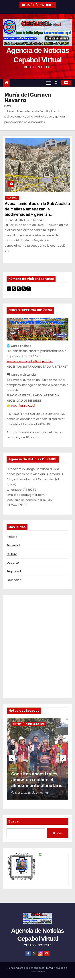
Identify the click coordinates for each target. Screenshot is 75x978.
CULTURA (17, 724)
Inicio (7, 105)
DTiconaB (37, 220)
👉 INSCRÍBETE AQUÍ (21, 406)
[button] (57, 83)
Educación (14, 580)
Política (12, 537)
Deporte (13, 563)
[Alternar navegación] (48, 83)
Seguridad (14, 571)
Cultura (12, 554)
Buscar (14, 821)
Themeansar (37, 971)
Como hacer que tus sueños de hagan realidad (32, 779)
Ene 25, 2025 (24, 792)
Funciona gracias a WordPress (26, 968)
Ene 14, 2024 (17, 220)
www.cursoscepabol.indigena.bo (30, 361)
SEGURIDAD (12, 197)
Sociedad (13, 545)
